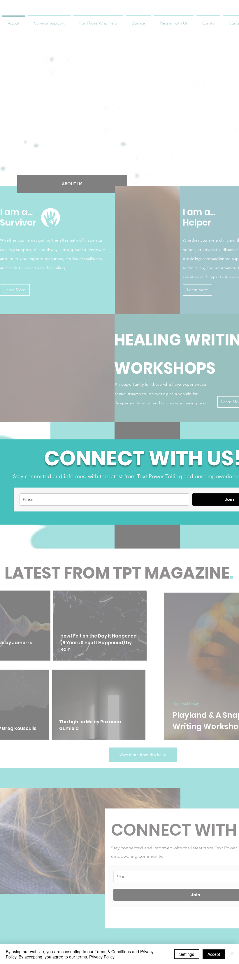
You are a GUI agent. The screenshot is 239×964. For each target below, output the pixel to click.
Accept (214, 954)
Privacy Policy (102, 957)
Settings (186, 954)
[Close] (232, 954)
